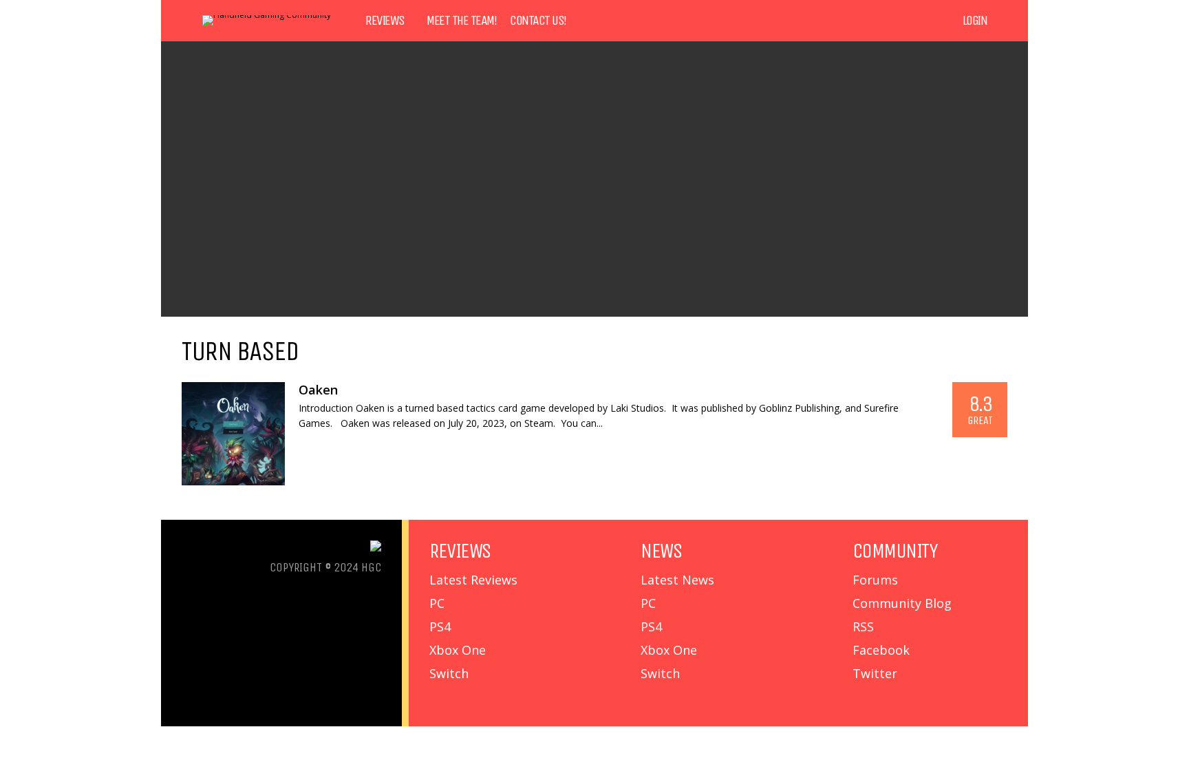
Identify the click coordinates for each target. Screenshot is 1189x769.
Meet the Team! (461, 21)
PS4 (440, 626)
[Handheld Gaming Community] (266, 15)
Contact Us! (538, 21)
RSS (863, 626)
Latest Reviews (473, 579)
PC (436, 603)
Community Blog (902, 603)
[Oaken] (233, 433)
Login (975, 21)
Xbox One (457, 650)
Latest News (677, 579)
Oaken (318, 389)
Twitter (875, 673)
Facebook (881, 650)
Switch (449, 673)
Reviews (385, 21)
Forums (875, 579)
